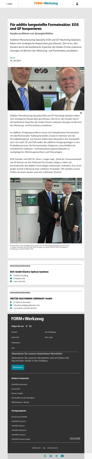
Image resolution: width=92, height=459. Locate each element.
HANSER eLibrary (18, 426)
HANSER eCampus (19, 435)
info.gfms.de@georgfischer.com (26, 305)
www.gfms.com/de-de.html (25, 308)
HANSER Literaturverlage (21, 439)
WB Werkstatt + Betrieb (20, 402)
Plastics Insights (17, 393)
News (12, 58)
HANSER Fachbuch (19, 421)
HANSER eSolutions (19, 430)
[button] (46, 210)
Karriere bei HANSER (19, 417)
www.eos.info (19, 281)
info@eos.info (19, 278)
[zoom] (81, 113)
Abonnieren (18, 367)
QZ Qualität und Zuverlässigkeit (23, 398)
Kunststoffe (16, 389)
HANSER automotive (19, 384)
